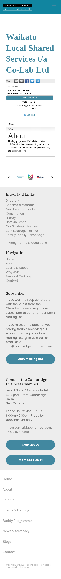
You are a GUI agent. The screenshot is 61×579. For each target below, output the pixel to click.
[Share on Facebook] (27, 81)
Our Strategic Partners (22, 226)
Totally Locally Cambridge (25, 235)
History (11, 218)
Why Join (12, 272)
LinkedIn (31, 114)
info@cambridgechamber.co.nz (29, 428)
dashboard (33, 565)
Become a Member (20, 205)
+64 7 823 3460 (17, 432)
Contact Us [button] (30, 444)
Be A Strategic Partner (22, 231)
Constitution (15, 214)
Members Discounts (20, 209)
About (12, 124)
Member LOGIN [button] (31, 460)
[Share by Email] (21, 81)
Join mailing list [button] (30, 359)
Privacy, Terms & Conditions (26, 243)
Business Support (18, 268)
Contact (12, 281)
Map (10, 129)
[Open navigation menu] (54, 7)
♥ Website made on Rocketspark (28, 566)
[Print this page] (16, 81)
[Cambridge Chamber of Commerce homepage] (26, 7)
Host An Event (16, 222)
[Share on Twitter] (32, 81)
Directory (12, 201)
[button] (9, 177)
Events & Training (18, 276)
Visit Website (30, 98)
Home (10, 259)
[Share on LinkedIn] (38, 81)
